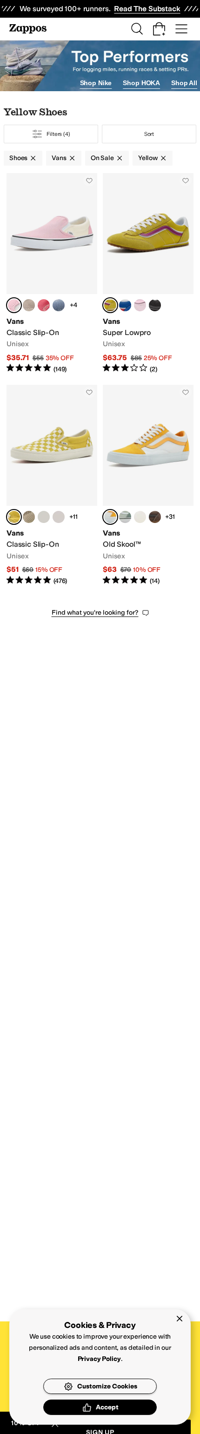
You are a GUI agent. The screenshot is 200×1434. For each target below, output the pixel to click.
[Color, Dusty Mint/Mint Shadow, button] (125, 516)
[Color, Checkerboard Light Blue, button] (58, 305)
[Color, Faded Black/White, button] (154, 305)
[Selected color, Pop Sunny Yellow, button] (110, 516)
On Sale (102, 158)
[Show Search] (136, 29)
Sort (149, 134)
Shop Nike (96, 83)
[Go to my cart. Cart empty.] (159, 29)
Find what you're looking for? (95, 612)
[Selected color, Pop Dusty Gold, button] (110, 305)
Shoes (18, 158)
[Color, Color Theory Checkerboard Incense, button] (28, 516)
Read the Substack (147, 8)
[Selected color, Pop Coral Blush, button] (14, 305)
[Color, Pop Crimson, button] (43, 305)
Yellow (148, 158)
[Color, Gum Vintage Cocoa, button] (154, 516)
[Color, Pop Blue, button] (125, 305)
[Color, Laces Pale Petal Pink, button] (140, 305)
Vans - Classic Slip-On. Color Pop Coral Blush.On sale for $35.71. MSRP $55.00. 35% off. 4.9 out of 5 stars (52, 273)
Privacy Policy (99, 1359)
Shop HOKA (141, 83)
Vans (59, 158)
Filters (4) (58, 134)
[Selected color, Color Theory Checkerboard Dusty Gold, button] (14, 516)
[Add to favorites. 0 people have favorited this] (89, 180)
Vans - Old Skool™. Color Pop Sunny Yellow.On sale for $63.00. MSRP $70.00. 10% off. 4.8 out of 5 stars (148, 485)
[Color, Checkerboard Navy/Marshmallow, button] (140, 516)
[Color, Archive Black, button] (43, 516)
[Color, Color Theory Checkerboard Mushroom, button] (28, 305)
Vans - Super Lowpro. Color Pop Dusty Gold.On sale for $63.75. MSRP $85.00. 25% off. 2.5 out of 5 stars (148, 273)
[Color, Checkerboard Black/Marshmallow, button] (58, 516)
